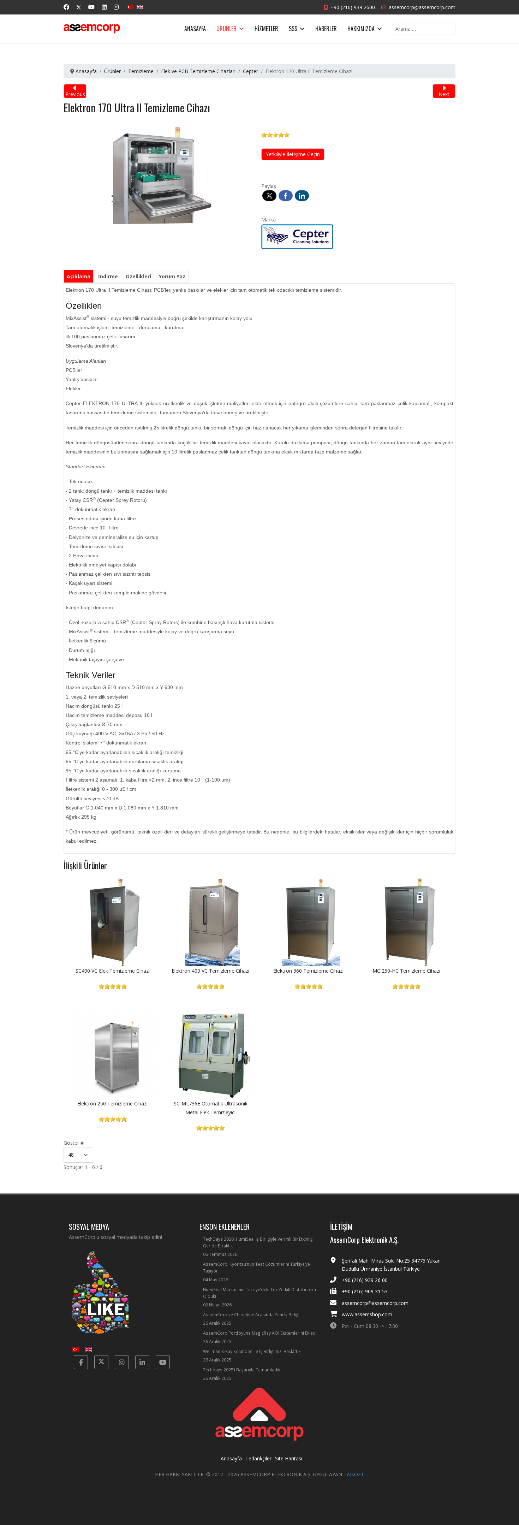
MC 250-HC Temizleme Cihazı (406, 970)
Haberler (326, 28)
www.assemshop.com (367, 1314)
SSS (293, 28)
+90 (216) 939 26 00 (365, 1280)
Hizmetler (266, 28)
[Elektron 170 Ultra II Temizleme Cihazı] (162, 172)
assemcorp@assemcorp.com (422, 7)
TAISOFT (354, 1474)
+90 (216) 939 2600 (352, 7)
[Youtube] (91, 7)
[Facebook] (66, 7)
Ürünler (226, 28)
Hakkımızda (361, 28)
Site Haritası (288, 1458)
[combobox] (423, 29)
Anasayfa (195, 28)
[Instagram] (116, 7)
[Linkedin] (104, 7)
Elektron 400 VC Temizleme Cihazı (210, 970)
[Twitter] (78, 7)
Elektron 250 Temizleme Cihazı (112, 1103)
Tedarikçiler (258, 1458)
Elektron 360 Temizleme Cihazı (308, 970)
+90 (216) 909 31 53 (365, 1291)
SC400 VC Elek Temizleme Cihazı (113, 970)
